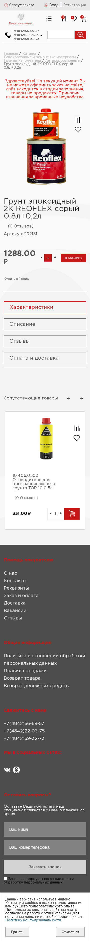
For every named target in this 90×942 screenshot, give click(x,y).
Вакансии (15, 611)
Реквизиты (16, 588)
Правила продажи (25, 671)
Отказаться (70, 932)
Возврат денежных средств (36, 686)
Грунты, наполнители (22, 60)
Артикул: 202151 (20, 234)
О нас (10, 573)
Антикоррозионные (62, 60)
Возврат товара (22, 678)
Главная (11, 53)
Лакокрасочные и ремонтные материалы (40, 57)
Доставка (15, 603)
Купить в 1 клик (16, 278)
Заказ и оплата (21, 596)
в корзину (73, 257)
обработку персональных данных (33, 882)
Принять (17, 932)
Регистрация (74, 5)
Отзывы (13, 618)
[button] (68, 398)
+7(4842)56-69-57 (25, 31)
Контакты (15, 581)
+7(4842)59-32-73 (25, 39)
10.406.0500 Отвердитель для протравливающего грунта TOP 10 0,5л (33, 482)
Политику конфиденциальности (33, 920)
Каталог (29, 53)
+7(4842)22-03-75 (25, 35)
